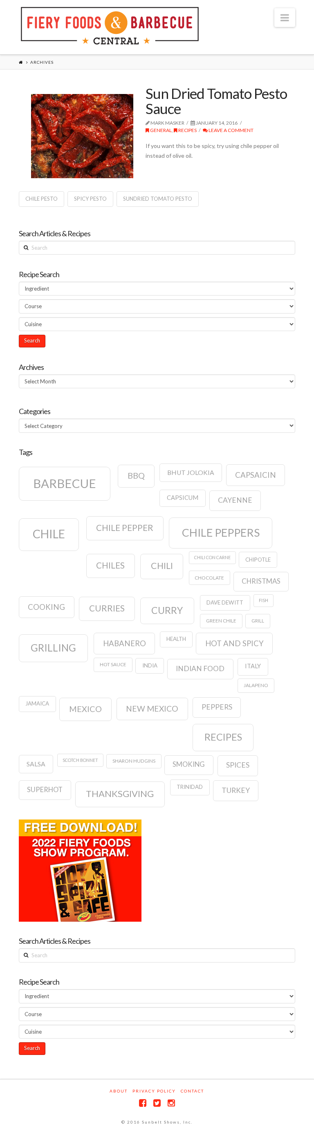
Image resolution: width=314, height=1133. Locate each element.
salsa (36, 764)
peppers (217, 707)
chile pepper (124, 528)
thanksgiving (120, 793)
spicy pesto (90, 198)
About (119, 1090)
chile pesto (41, 198)
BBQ (136, 475)
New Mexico (152, 708)
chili (162, 565)
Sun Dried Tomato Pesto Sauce (216, 101)
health (176, 639)
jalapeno (256, 685)
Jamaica (37, 703)
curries (107, 608)
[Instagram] (171, 1103)
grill (257, 621)
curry (167, 610)
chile (49, 534)
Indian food (200, 668)
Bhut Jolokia (190, 472)
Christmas (261, 581)
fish (263, 600)
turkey (236, 790)
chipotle (258, 559)
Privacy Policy (154, 1090)
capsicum (182, 497)
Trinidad (190, 787)
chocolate (209, 578)
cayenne (235, 500)
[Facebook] (142, 1103)
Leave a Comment (230, 130)
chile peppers (221, 532)
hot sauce (113, 664)
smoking (189, 764)
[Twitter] (157, 1103)
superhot (45, 790)
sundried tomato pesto (157, 198)
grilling (53, 648)
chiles (110, 565)
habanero (124, 643)
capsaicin (255, 474)
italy (253, 666)
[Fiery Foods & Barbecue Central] (110, 25)
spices (237, 765)
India (149, 665)
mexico (85, 709)
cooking (46, 606)
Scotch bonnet (80, 760)
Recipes (187, 130)
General (160, 130)
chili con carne (212, 557)
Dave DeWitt (224, 602)
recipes (223, 737)
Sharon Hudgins (133, 761)
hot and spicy (234, 643)
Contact (192, 1090)
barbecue (64, 483)
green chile (221, 621)
